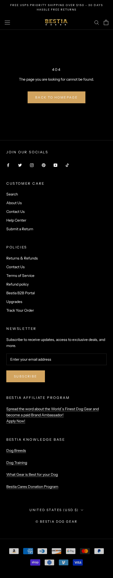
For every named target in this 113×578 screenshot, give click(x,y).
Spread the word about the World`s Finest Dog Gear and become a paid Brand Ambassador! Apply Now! (52, 414)
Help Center (16, 220)
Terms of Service (20, 275)
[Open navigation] (7, 22)
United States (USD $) (54, 510)
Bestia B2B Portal (20, 293)
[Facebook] (8, 165)
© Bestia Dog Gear (56, 521)
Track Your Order (20, 310)
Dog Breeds (16, 450)
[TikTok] (67, 165)
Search (12, 194)
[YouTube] (55, 165)
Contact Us (15, 211)
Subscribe (25, 376)
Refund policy (17, 284)
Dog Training (16, 462)
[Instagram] (32, 165)
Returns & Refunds (22, 258)
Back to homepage (56, 97)
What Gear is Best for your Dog (32, 474)
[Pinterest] (43, 165)
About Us (14, 202)
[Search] (96, 22)
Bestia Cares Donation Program (32, 486)
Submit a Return (19, 229)
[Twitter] (20, 165)
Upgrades (14, 301)
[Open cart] (106, 22)
